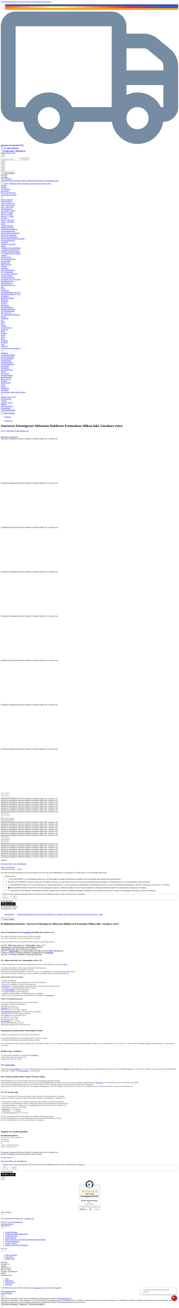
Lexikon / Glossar (11, 1243)
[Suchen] (22, 159)
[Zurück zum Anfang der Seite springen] (3, 1296)
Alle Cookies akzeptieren (36, 1304)
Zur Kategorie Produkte (9, 195)
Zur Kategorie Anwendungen (11, 348)
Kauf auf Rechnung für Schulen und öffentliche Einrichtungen (25, 1239)
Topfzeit (15, 1012)
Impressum (8, 1284)
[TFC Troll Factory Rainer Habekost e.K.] (89, 431)
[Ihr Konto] (3, 169)
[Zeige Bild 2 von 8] (4, 797)
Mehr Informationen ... (65, 1298)
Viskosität (4, 1008)
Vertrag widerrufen (7, 1224)
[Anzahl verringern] (4, 897)
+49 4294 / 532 (29, 1218)
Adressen (23, 181)
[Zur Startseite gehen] (8, 153)
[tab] (54, 914)
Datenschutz (9, 1281)
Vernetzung (5, 986)
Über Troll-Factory (11, 1255)
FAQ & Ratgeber (6, 1293)
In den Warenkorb (7, 901)
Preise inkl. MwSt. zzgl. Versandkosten (13, 864)
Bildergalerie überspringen (9, 437)
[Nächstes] (7, 794)
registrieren (7, 179)
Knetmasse (34, 1055)
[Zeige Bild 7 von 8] (14, 797)
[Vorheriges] (3, 794)
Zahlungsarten (31, 181)
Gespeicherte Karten (52, 181)
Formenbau (27, 932)
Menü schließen (9, 173)
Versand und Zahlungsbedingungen (16, 1234)
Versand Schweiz (10, 1238)
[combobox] (10, 159)
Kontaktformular (17, 1222)
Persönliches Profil (14, 181)
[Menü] (3, 155)
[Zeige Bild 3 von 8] (6, 797)
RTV (65, 964)
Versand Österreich (11, 1236)
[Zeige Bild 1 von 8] (1, 797)
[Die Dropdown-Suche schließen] (27, 159)
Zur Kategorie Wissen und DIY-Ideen (13, 392)
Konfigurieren (23, 1304)
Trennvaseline (13, 951)
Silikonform (67, 1069)
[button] (174, 1298)
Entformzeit (5, 1109)
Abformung (99, 1082)
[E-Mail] (5, 9)
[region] (89, 648)
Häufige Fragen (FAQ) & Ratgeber (16, 1245)
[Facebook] (5, 5)
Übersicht (4, 181)
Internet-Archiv (10, 1259)
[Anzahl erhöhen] (14, 897)
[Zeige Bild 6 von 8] (12, 797)
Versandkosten (37, 1288)
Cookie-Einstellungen (12, 1241)
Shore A (7, 1015)
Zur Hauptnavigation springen (41, 2)
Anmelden (4, 177)
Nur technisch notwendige (9, 1304)
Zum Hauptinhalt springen (9, 2)
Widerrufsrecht (10, 1282)
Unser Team (9, 1257)
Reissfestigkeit (10, 990)
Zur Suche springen (25, 2)
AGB (7, 1279)
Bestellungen (40, 181)
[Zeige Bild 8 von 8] (16, 797)
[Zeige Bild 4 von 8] (8, 797)
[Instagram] (5, 7)
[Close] (1, 817)
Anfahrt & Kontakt (11, 1232)
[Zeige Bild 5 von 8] (10, 797)
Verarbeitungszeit (6, 1012)
